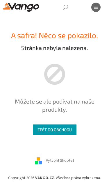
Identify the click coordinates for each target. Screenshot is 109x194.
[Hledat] (65, 7)
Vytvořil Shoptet (60, 161)
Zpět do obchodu (54, 129)
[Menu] (96, 7)
